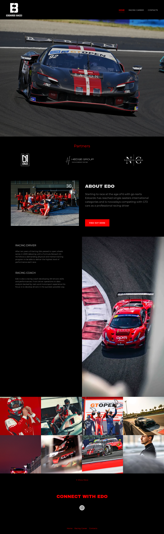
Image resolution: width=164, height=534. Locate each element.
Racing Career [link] (136, 10)
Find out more (97, 223)
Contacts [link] (153, 10)
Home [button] (69, 528)
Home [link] (122, 10)
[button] (82, 480)
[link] (14, 9)
